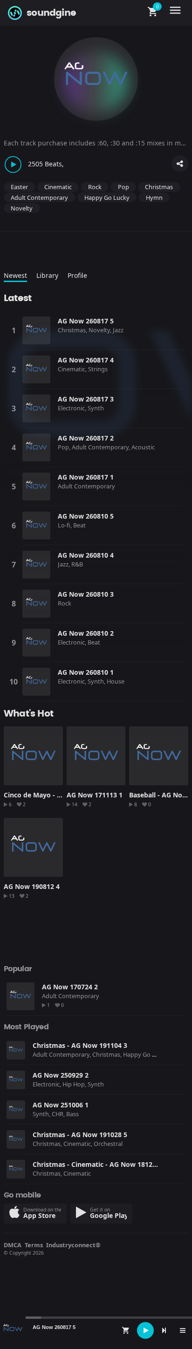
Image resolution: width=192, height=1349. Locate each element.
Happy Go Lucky (107, 197)
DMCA (12, 1245)
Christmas (159, 187)
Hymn (154, 197)
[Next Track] (164, 1330)
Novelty (22, 208)
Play (36, 330)
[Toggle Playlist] (182, 1330)
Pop (123, 187)
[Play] (145, 1330)
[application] (96, 1330)
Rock (95, 187)
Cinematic (58, 187)
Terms (34, 1245)
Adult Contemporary (39, 197)
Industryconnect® (73, 1245)
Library (47, 275)
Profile (77, 275)
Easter (19, 187)
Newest (15, 275)
